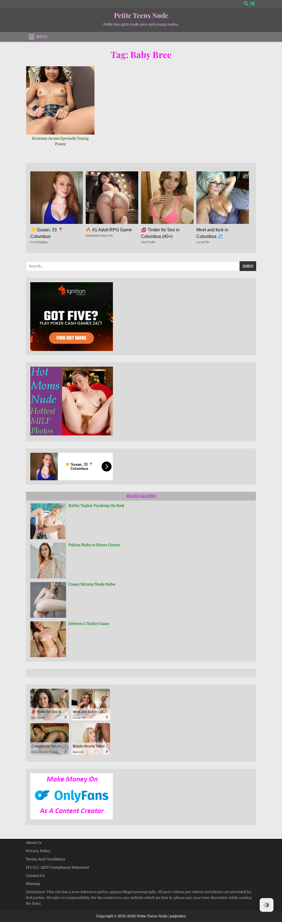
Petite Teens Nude (141, 15)
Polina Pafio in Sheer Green (94, 545)
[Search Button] (246, 3)
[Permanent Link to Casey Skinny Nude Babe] (48, 600)
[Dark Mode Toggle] (266, 905)
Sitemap (33, 884)
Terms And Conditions (45, 859)
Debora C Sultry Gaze (88, 623)
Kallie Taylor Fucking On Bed (96, 505)
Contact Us (35, 876)
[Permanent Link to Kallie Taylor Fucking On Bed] (48, 521)
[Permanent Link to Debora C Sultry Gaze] (48, 639)
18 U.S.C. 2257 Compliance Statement (57, 867)
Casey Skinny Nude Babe (91, 584)
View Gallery (62, 103)
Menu (42, 37)
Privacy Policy (38, 851)
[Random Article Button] (252, 3)
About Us (34, 843)
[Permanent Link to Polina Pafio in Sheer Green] (48, 560)
